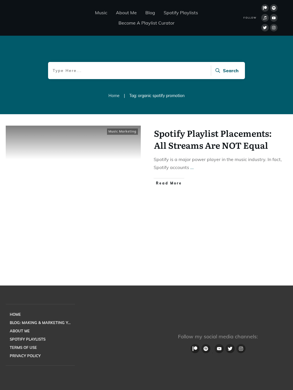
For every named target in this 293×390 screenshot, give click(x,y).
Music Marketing (122, 131)
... (192, 167)
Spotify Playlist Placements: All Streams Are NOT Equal (213, 139)
